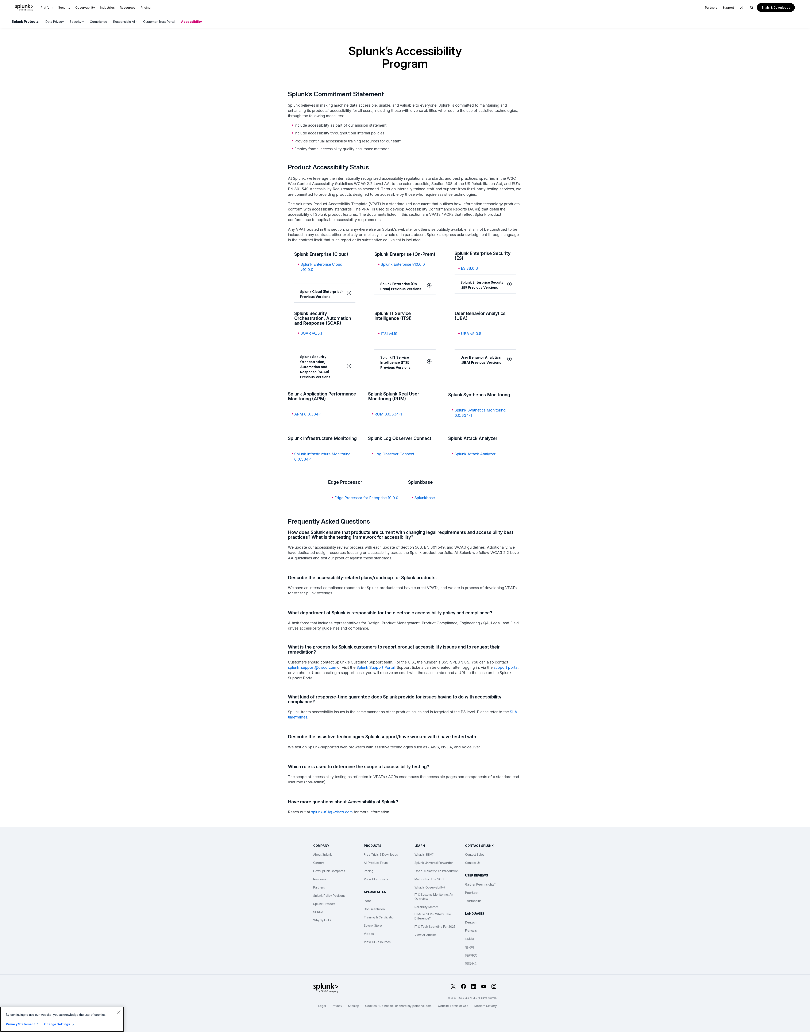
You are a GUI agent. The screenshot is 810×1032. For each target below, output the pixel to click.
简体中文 (471, 955)
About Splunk (322, 854)
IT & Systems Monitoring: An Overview (433, 897)
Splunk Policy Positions (329, 895)
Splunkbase (424, 498)
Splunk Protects (25, 21)
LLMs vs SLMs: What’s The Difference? (432, 916)
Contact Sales (474, 854)
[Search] (751, 7)
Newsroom (320, 879)
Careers (318, 862)
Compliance (98, 22)
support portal (506, 667)
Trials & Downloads (775, 7)
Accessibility (191, 22)
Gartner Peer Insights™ (480, 884)
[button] (47, 7)
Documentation (374, 909)
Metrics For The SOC (429, 879)
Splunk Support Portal (375, 667)
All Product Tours (376, 862)
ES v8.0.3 (469, 268)
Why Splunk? (322, 920)
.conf (367, 901)
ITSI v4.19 (389, 333)
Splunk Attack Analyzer (475, 454)
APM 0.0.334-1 (307, 414)
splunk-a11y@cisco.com (332, 812)
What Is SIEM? (424, 854)
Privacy (337, 1006)
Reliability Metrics (426, 907)
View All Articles (425, 935)
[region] (62, 1019)
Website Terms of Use (452, 1006)
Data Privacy (54, 22)
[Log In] (741, 7)
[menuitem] (47, 7)
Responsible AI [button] (124, 22)
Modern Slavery (485, 1006)
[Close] (118, 1012)
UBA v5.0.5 (471, 333)
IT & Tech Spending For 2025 (434, 926)
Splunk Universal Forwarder (433, 862)
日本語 (469, 939)
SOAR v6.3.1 (311, 333)
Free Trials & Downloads (381, 854)
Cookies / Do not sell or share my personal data (398, 1006)
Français (471, 930)
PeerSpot (471, 892)
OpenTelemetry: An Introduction (436, 871)
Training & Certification (379, 917)
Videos (369, 934)
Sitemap (353, 1006)
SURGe (318, 912)
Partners (319, 887)
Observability (85, 7)
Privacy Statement (20, 1024)
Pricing (368, 871)
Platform (47, 7)
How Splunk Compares (329, 871)
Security (64, 7)
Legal (322, 1006)
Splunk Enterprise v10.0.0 (403, 264)
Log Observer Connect (394, 454)
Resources (127, 7)
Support (728, 7)
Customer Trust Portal (159, 22)
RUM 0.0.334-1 (388, 414)
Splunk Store (373, 925)
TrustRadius (473, 901)
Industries (107, 7)
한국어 (469, 947)
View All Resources (377, 942)
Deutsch (471, 922)
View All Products (376, 879)
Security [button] (76, 22)
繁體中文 (471, 963)
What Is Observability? (429, 887)
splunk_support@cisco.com (312, 667)
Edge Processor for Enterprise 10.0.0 (366, 498)
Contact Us (472, 862)
